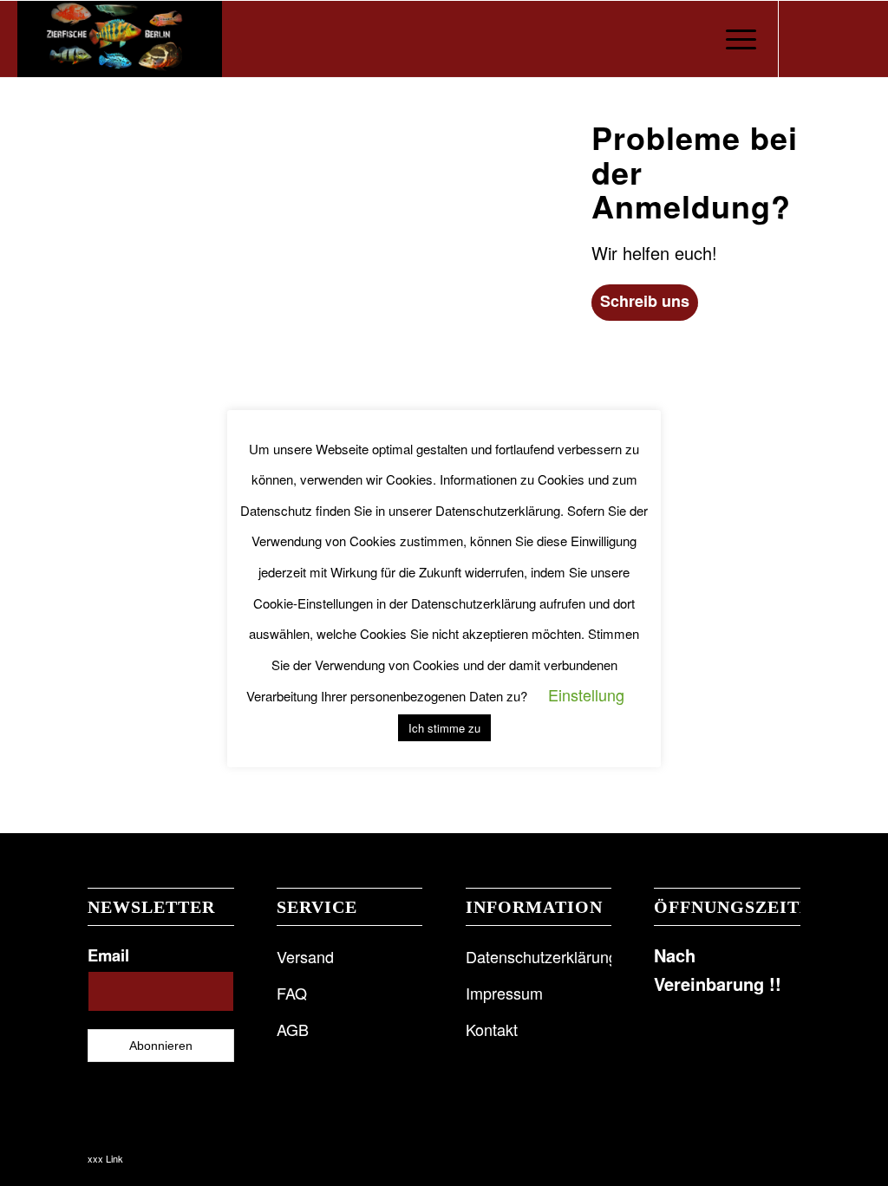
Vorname (150, 231)
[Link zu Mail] (858, 38)
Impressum (504, 992)
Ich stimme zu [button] (444, 728)
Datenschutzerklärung (199, 659)
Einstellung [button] (586, 694)
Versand (305, 956)
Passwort (151, 481)
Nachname (155, 314)
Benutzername (167, 148)
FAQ (292, 992)
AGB (293, 1029)
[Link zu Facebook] (806, 38)
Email (108, 955)
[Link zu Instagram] (832, 38)
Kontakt (492, 1029)
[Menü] (735, 39)
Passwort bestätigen (185, 564)
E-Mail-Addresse (173, 397)
